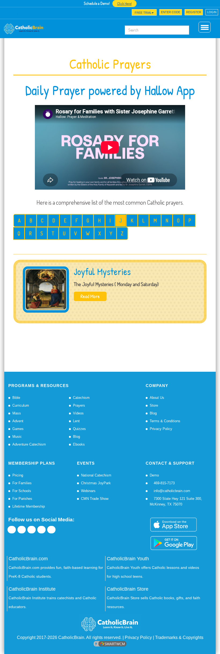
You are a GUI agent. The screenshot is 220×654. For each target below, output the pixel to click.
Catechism (81, 398)
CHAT (52, 13)
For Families (22, 483)
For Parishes (22, 499)
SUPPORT (35, 13)
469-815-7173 (164, 483)
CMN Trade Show (94, 499)
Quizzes (79, 429)
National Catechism (96, 475)
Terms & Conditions (165, 421)
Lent (76, 421)
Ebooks (79, 444)
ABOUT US (15, 13)
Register (193, 12)
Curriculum (20, 405)
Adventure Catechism (29, 444)
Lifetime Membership (28, 506)
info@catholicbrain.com (171, 491)
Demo (154, 475)
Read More (90, 296)
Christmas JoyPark (96, 483)
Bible (16, 398)
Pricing (17, 475)
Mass (16, 413)
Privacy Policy (161, 429)
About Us (157, 398)
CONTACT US (70, 13)
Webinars (88, 491)
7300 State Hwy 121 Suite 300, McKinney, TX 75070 (176, 501)
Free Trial (143, 12)
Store (154, 405)
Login (212, 12)
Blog (76, 437)
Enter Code (170, 12)
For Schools (21, 491)
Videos (78, 413)
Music (17, 437)
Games (18, 429)
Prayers (79, 405)
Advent (17, 421)
